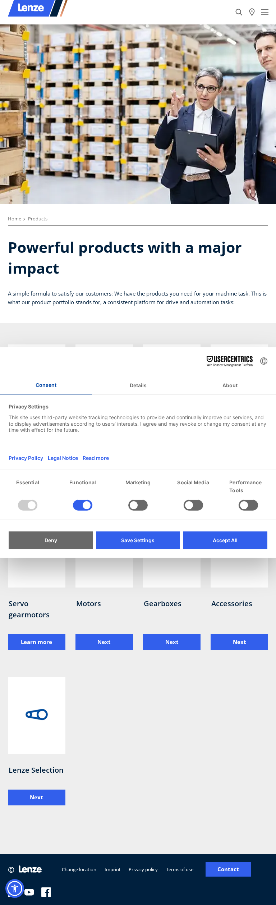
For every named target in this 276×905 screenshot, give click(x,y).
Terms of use (179, 869)
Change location (79, 869)
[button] (14, 888)
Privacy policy (143, 869)
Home (14, 218)
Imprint (113, 869)
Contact (228, 869)
